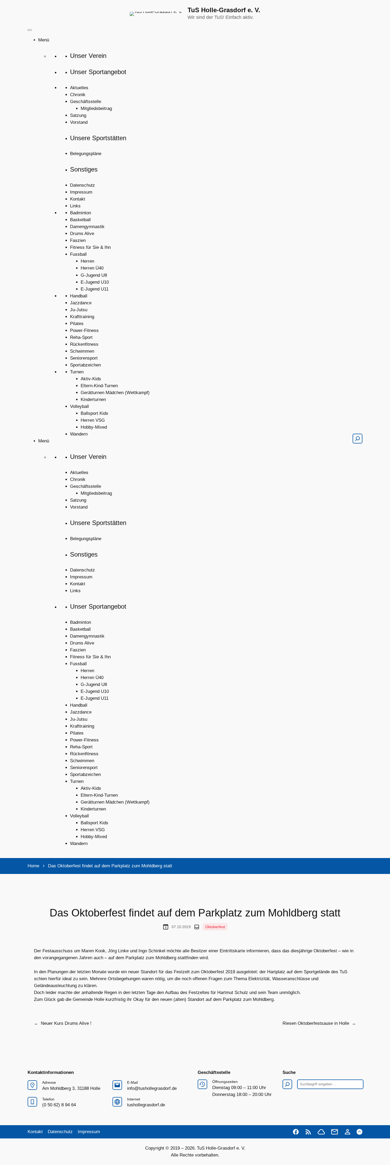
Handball (78, 295)
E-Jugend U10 (95, 282)
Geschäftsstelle (85, 101)
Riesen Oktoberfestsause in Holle (316, 1023)
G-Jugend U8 (94, 275)
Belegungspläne (85, 153)
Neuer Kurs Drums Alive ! (66, 1023)
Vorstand (79, 122)
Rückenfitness (84, 344)
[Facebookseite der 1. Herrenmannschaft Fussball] (295, 1131)
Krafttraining (82, 316)
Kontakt (77, 199)
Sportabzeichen (85, 365)
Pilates (77, 323)
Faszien (78, 240)
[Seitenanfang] (359, 1132)
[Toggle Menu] (30, 30)
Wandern (79, 434)
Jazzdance (81, 302)
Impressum (81, 192)
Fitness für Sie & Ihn (90, 247)
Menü (43, 39)
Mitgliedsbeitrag (96, 108)
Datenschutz (82, 185)
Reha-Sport (81, 337)
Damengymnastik (87, 226)
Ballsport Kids (94, 413)
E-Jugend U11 (95, 289)
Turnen (77, 371)
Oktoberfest (215, 927)
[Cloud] (321, 1132)
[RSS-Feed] (308, 1132)
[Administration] (348, 1132)
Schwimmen (82, 351)
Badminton (80, 212)
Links (75, 205)
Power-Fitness (84, 330)
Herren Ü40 (92, 268)
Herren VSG (93, 420)
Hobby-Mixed (94, 427)
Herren (87, 261)
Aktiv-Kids (91, 378)
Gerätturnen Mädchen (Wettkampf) (115, 392)
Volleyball (79, 406)
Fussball (78, 254)
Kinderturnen (93, 399)
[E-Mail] (335, 1132)
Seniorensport (84, 358)
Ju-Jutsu (78, 309)
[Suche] (357, 438)
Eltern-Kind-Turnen (99, 385)
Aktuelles (79, 87)
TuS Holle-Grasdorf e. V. (224, 10)
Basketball (80, 219)
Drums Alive (82, 233)
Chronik (77, 94)
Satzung (78, 115)
